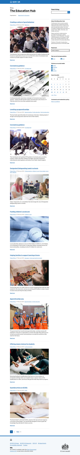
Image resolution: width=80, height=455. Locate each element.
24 (51, 92)
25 (54, 92)
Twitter (54, 65)
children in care (35, 171)
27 (60, 92)
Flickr (54, 69)
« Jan (52, 95)
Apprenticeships (28, 112)
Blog (11, 8)
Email (54, 58)
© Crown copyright (65, 451)
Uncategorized (28, 68)
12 (57, 87)
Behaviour (27, 25)
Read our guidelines (55, 101)
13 (60, 87)
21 (63, 89)
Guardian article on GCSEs (18, 388)
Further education (36, 112)
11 (54, 87)
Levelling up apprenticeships (19, 109)
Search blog (55, 9)
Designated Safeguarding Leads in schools (24, 168)
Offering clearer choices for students (22, 344)
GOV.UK (35, 443)
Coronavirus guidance (17, 66)
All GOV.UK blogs (14, 443)
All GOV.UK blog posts (25, 443)
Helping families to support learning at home (25, 255)
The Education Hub (23, 11)
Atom (63, 58)
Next (18, 431)
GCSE (26, 390)
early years (27, 258)
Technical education (45, 112)
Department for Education (23, 15)
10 (51, 87)
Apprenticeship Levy (17, 299)
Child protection (28, 171)
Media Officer (13, 25)
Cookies (25, 445)
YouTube (54, 70)
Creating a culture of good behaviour (22, 22)
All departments (42, 443)
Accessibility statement (16, 445)
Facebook (55, 67)
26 (57, 92)
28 (63, 92)
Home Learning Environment (36, 258)
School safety (42, 171)
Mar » (55, 95)
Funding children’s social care (20, 212)
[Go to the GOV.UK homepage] (15, 2)
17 (51, 89)
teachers (14, 172)
